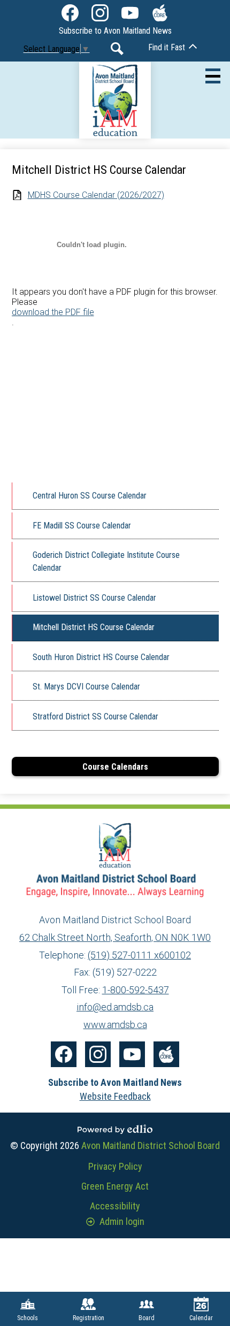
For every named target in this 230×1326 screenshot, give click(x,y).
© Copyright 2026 (115, 1145)
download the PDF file (53, 312)
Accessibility (115, 1206)
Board (147, 1318)
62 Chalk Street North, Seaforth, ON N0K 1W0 (115, 937)
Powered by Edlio (115, 1129)
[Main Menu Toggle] (213, 76)
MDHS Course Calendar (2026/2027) (96, 195)
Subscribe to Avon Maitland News (115, 31)
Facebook (70, 13)
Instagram (100, 13)
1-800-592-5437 (135, 989)
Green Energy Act (115, 1186)
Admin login (121, 1221)
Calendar (201, 1318)
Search (117, 48)
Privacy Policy (115, 1166)
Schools (27, 1318)
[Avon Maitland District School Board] (115, 100)
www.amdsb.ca (115, 1024)
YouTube (130, 13)
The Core (160, 13)
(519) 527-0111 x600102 (139, 955)
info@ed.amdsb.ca (115, 1007)
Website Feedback (115, 1096)
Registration (88, 1318)
